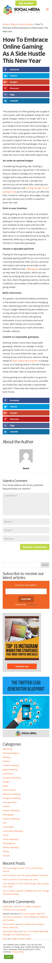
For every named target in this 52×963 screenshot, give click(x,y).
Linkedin (6, 806)
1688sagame (32, 269)
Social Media (8, 827)
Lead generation (10, 802)
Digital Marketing (10, 769)
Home (6, 24)
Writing (6, 851)
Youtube (6, 855)
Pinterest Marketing (11, 818)
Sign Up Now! (26, 3)
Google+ (6, 781)
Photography (8, 814)
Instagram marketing (12, 798)
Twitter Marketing (10, 839)
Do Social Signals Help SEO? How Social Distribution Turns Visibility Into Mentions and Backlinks (25, 916)
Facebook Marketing (11, 777)
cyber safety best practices (25, 360)
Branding (6, 757)
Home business (25, 24)
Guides (6, 786)
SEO (4, 822)
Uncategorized (9, 843)
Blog (13, 24)
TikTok (6, 835)
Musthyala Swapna (11, 931)
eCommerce (8, 773)
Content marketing (11, 765)
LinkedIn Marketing (11, 810)
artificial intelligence (11, 753)
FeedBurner (32, 604)
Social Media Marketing (13, 831)
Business (6, 761)
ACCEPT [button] (9, 957)
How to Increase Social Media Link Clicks (20, 879)
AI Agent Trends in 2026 (20, 938)
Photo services (9, 924)
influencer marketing (11, 794)
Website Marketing (11, 847)
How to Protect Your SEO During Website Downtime (25, 875)
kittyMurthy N (8, 906)
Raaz (5, 938)
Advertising (7, 749)
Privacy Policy (18, 951)
